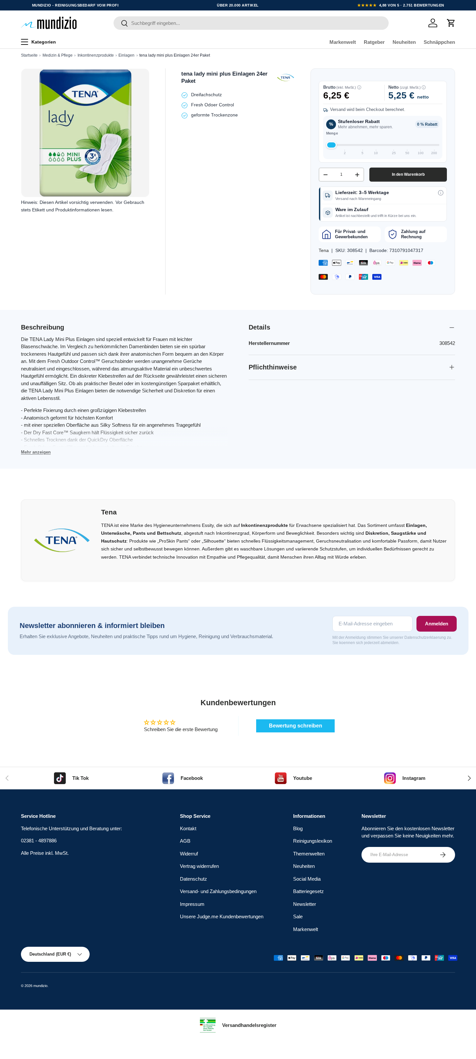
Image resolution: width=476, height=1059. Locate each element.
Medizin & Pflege (58, 55)
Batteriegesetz (308, 891)
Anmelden (436, 623)
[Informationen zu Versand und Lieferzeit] (440, 192)
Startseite (29, 55)
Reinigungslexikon (312, 841)
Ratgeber (374, 42)
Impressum (192, 904)
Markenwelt (342, 42)
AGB (185, 841)
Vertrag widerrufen (199, 866)
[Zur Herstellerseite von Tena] (285, 77)
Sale (298, 916)
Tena (324, 250)
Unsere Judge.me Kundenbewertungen (221, 916)
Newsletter (304, 904)
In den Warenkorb (408, 174)
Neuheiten (404, 42)
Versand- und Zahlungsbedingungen (218, 891)
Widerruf (189, 853)
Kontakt (188, 828)
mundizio (40, 986)
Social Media (307, 879)
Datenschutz (193, 879)
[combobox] (251, 23)
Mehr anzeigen (36, 452)
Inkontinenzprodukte (96, 55)
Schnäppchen (439, 42)
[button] (451, 23)
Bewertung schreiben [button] (295, 725)
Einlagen (126, 55)
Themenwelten (309, 853)
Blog (298, 828)
